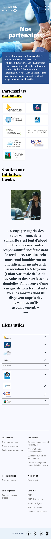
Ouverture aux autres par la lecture (37, 457)
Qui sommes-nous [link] (10, 442)
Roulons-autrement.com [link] (12, 450)
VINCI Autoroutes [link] (35, 499)
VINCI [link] (30, 495)
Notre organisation (10, 446)
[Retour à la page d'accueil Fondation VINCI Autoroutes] (9, 9)
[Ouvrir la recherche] (38, 8)
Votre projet (33, 480)
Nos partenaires (9, 480)
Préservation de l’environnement (35, 450)
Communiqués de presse (9, 496)
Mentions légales (35, 503)
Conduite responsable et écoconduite (38, 443)
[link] (46, 337)
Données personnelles (37, 512)
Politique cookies (35, 507)
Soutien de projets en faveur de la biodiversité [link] (38, 464)
